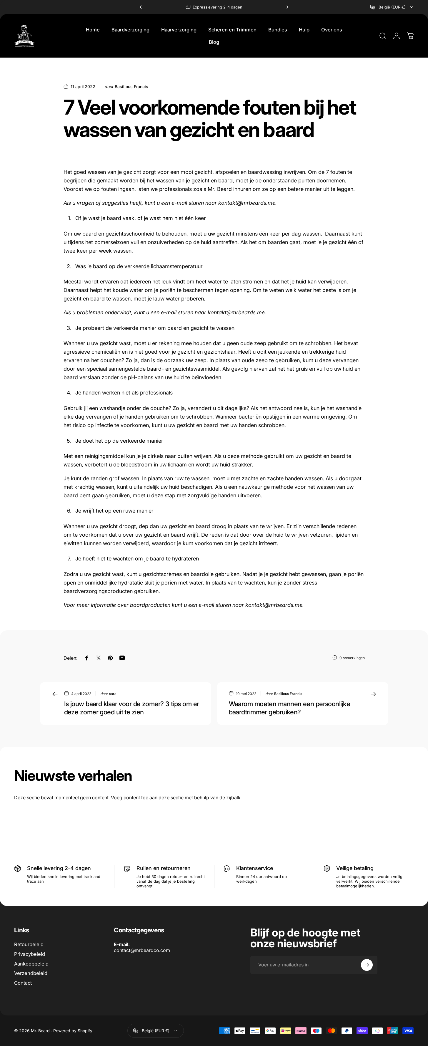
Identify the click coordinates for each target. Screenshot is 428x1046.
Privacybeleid (29, 954)
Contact (23, 983)
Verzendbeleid (30, 973)
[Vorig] (141, 7)
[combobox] (392, 7)
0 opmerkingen (352, 657)
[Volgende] (286, 7)
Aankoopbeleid (31, 964)
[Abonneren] (367, 965)
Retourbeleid (29, 944)
